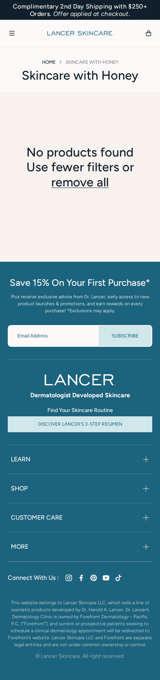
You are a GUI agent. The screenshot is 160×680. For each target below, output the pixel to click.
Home (49, 62)
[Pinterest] (93, 578)
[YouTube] (106, 578)
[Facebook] (81, 578)
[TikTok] (118, 578)
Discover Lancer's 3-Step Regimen (80, 424)
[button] (12, 33)
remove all (80, 182)
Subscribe (125, 336)
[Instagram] (69, 578)
